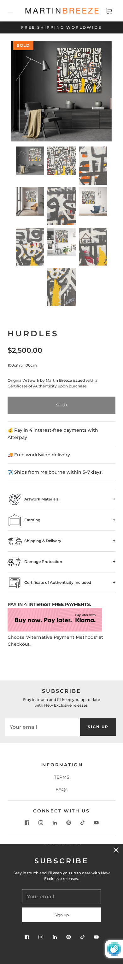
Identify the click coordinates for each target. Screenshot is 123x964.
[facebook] (27, 823)
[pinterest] (68, 823)
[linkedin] (55, 823)
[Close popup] (116, 851)
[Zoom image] (62, 92)
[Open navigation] (14, 11)
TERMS (61, 777)
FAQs (61, 789)
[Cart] (108, 11)
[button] (21, 92)
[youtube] (96, 823)
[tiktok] (82, 823)
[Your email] (42, 726)
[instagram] (41, 823)
